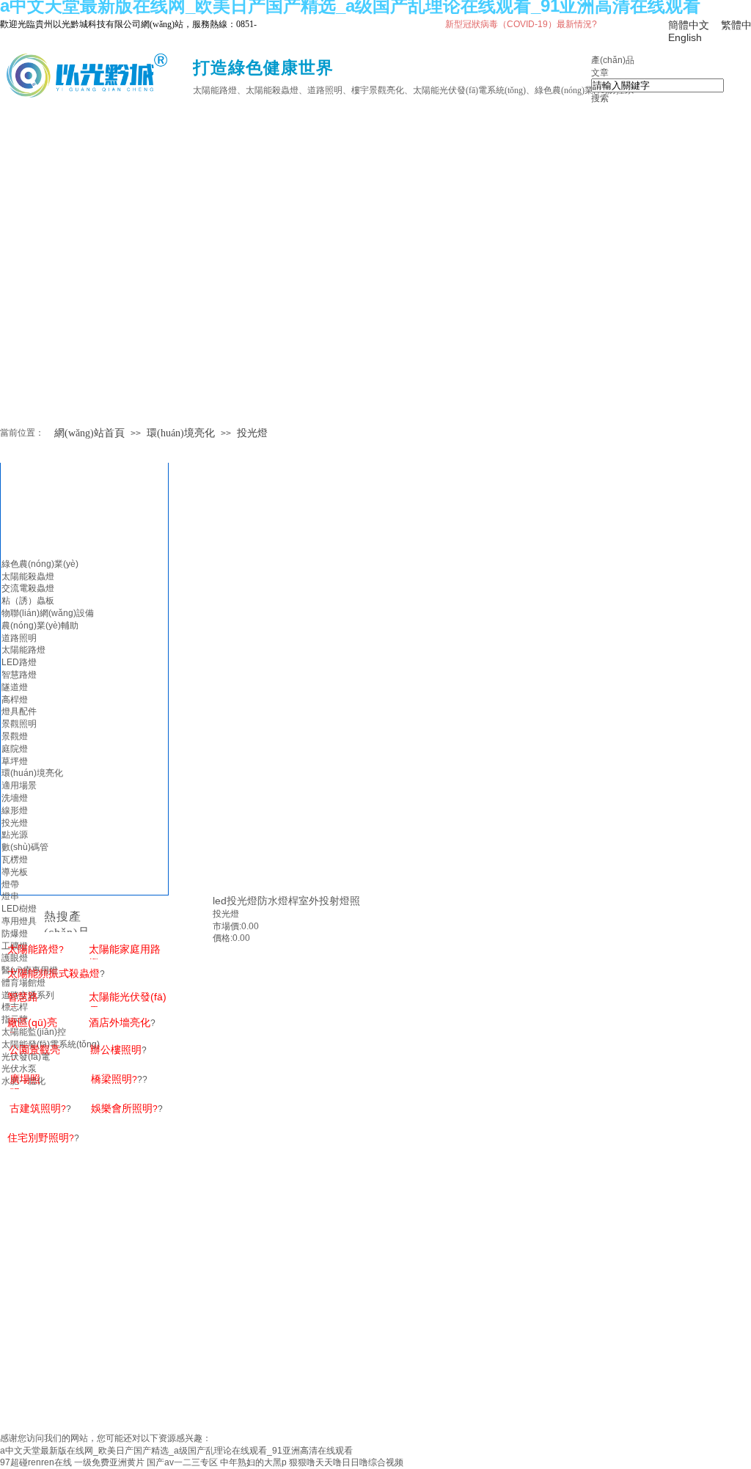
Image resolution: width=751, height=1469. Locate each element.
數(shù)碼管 (24, 847)
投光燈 (252, 433)
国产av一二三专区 (182, 1462)
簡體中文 (688, 25)
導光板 (14, 872)
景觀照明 (19, 724)
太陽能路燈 (23, 650)
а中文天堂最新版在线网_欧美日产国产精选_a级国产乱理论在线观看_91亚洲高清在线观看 (176, 1451)
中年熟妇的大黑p (253, 1462)
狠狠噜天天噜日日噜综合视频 (346, 1462)
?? (119, 1079)
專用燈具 (19, 921)
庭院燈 (14, 749)
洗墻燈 (14, 798)
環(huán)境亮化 (181, 433)
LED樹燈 (19, 909)
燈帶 (10, 884)
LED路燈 (19, 662)
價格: (222, 938)
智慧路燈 (19, 675)
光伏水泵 (19, 1068)
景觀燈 (14, 736)
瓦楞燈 (14, 859)
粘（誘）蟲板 (27, 601)
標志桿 (14, 1007)
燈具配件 (19, 711)
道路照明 (19, 638)
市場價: (227, 926)
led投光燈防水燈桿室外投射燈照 (286, 900)
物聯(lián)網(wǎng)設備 (47, 613)
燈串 (10, 896)
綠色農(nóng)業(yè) (39, 564)
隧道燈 (14, 687)
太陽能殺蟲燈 (27, 576)
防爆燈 (14, 933)
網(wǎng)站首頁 (89, 433)
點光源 (14, 834)
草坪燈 (14, 761)
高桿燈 (14, 700)
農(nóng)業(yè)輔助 (39, 625)
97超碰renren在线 (36, 1462)
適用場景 (19, 785)
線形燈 (14, 810)
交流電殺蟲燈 (27, 588)
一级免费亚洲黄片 (109, 1462)
